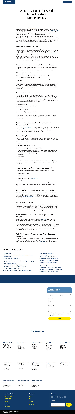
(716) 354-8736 (22, 365)
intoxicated (49, 52)
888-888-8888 (67, 2)
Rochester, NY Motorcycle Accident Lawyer (50, 271)
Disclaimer (31, 401)
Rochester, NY (32, 27)
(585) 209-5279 (8, 366)
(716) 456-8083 (22, 384)
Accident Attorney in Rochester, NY (12, 258)
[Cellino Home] (9, 2)
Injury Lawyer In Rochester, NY (47, 253)
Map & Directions (6, 350)
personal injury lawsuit (47, 160)
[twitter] (60, 397)
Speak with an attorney (28, 196)
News (30, 396)
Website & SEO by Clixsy (6, 412)
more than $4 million (47, 182)
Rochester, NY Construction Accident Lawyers (50, 267)
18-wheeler (38, 58)
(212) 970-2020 (21, 349)
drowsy (54, 52)
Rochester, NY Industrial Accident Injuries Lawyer (51, 269)
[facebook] (52, 397)
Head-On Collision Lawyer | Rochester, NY (13, 268)
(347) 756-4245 (50, 348)
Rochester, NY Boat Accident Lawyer (48, 262)
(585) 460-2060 (65, 365)
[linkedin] (65, 397)
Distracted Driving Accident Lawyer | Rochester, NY (15, 260)
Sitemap (30, 403)
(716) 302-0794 (36, 385)
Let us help (42, 241)
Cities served (7, 399)
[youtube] (57, 397)
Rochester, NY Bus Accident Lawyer (48, 264)
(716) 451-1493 (8, 346)
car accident (22, 128)
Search (68, 404)
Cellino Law (44, 219)
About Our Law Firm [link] (8, 396)
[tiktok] (62, 397)
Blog (30, 398)
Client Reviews (7, 406)
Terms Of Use (52, 315)
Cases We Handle (8, 398)
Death (19, 158)
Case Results (7, 404)
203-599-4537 (36, 366)
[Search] (55, 2)
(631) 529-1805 (36, 347)
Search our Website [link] (32, 404)
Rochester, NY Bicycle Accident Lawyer (49, 260)
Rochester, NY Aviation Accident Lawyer (49, 258)
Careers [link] (6, 403)
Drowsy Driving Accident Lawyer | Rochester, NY (15, 265)
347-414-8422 (8, 385)
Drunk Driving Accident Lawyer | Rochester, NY (15, 266)
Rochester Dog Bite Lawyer (46, 255)
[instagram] (54, 397)
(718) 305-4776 (22, 348)
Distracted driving (55, 30)
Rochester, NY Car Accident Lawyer (48, 265)
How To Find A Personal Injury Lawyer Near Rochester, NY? (17, 270)
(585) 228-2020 (7, 368)
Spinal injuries (21, 180)
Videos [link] (30, 399)
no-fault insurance (27, 127)
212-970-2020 (35, 368)
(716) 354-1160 (64, 347)
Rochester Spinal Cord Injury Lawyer (48, 256)
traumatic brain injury (33, 178)
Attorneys (6, 401)
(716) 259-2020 (21, 367)
